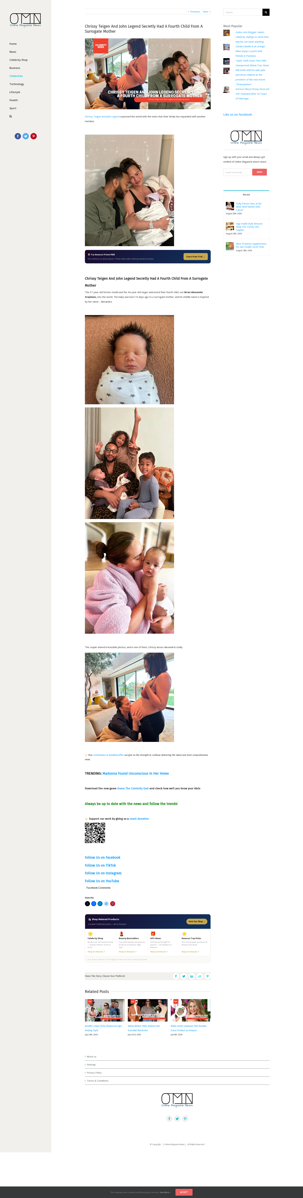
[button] (230, 226)
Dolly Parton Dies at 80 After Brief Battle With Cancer (248, 206)
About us (91, 1056)
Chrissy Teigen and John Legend (102, 116)
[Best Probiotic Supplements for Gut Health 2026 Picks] (230, 244)
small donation (139, 818)
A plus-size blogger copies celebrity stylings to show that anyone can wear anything (252, 36)
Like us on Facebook (237, 114)
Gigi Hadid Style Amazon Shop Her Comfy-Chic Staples (249, 226)
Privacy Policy (94, 1072)
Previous (195, 11)
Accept (184, 1192)
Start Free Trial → (195, 256)
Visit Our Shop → (197, 921)
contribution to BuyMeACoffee (108, 755)
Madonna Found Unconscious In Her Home (136, 773)
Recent (246, 194)
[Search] (25, 116)
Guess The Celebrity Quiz (133, 788)
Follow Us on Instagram (103, 873)
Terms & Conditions (97, 1080)
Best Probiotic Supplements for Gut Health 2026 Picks (251, 245)
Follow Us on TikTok (100, 865)
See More (164, 1192)
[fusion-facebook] (169, 1119)
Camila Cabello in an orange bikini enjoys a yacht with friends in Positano (250, 51)
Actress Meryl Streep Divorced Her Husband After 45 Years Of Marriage (252, 93)
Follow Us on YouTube (102, 881)
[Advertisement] (94, 1172)
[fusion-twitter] (177, 1119)
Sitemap (91, 1064)
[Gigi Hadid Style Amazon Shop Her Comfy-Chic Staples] (230, 224)
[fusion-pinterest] (185, 1119)
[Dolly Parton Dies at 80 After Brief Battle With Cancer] (230, 204)
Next (205, 11)
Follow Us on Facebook (102, 857)
